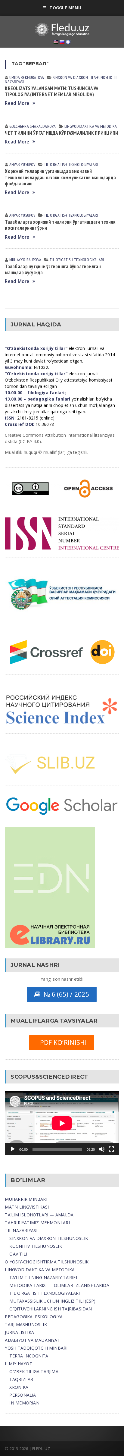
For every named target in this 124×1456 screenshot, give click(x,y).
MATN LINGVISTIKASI (27, 1207)
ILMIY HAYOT (18, 1363)
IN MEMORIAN (24, 1403)
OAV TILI (18, 1254)
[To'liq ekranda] (111, 1149)
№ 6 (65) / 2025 (64, 994)
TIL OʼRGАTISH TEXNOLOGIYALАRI (71, 164)
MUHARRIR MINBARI (26, 1199)
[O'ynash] (13, 1149)
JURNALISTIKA (19, 1332)
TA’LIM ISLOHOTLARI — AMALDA (39, 1215)
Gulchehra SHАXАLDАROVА (32, 126)
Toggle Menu (65, 8)
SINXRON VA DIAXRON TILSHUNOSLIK (48, 1238)
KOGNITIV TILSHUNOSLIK (35, 1246)
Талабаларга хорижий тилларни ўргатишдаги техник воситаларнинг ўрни (60, 225)
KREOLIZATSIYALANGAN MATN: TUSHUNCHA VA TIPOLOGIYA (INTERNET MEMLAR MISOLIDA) (51, 91)
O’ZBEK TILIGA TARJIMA (33, 1371)
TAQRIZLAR (21, 1379)
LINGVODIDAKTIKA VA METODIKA (40, 1269)
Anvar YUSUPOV (22, 164)
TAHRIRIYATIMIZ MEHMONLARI (37, 1222)
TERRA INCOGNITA (28, 1356)
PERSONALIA (22, 1395)
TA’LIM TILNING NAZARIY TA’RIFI (43, 1277)
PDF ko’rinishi (62, 1042)
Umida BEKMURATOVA (26, 77)
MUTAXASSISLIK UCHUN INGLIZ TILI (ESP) (52, 1301)
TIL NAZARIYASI (21, 1230)
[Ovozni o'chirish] (102, 1149)
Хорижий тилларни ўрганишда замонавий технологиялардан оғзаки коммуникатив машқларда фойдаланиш (60, 177)
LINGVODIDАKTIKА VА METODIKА (90, 126)
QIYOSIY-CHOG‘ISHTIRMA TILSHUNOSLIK (46, 1262)
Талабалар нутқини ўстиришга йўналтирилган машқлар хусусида (53, 269)
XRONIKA (18, 1387)
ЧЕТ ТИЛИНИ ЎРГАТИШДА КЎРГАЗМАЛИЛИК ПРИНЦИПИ (61, 133)
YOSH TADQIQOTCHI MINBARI (36, 1348)
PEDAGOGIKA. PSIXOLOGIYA (34, 1316)
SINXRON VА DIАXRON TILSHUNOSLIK (83, 77)
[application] (62, 1123)
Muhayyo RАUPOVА (25, 260)
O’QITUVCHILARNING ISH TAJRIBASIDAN (50, 1309)
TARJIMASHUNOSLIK (26, 1324)
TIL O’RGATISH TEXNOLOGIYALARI (44, 1293)
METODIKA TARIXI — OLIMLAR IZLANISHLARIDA (59, 1285)
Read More (17, 103)
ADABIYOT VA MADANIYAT (32, 1340)
